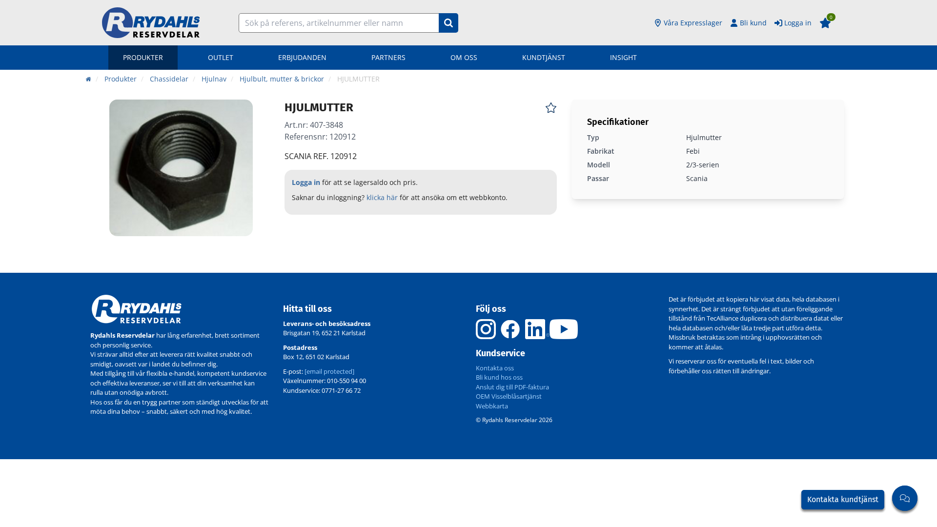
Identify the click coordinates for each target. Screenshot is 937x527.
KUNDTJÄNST (543, 57)
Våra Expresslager (693, 22)
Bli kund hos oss (499, 377)
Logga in (798, 22)
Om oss (463, 57)
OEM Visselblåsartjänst (509, 396)
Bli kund (753, 22)
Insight (623, 57)
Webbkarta (492, 406)
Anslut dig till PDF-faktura (512, 387)
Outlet (220, 57)
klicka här (382, 197)
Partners (388, 57)
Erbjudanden (302, 57)
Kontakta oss (495, 368)
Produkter (143, 57)
